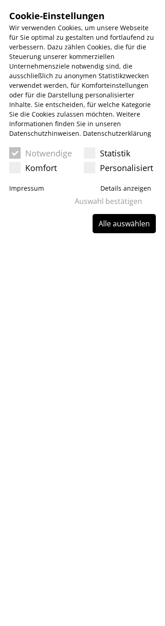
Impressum (26, 188)
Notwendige (48, 153)
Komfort (41, 167)
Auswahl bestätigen (108, 201)
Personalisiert (126, 167)
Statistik (115, 153)
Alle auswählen (124, 224)
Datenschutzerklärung (117, 133)
